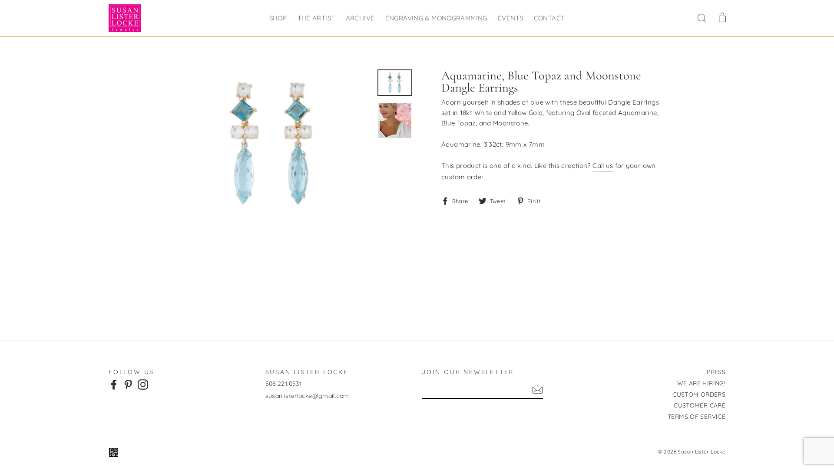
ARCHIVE (360, 18)
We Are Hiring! (701, 383)
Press (716, 372)
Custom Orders (698, 394)
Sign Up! (537, 390)
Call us (602, 165)
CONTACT (549, 18)
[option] (272, 143)
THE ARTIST (316, 18)
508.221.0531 (283, 384)
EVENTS (510, 18)
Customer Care (699, 405)
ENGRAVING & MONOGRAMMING (436, 18)
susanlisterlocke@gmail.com (307, 396)
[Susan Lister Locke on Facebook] (114, 384)
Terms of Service (696, 417)
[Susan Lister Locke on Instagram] (143, 384)
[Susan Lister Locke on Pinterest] (128, 384)
